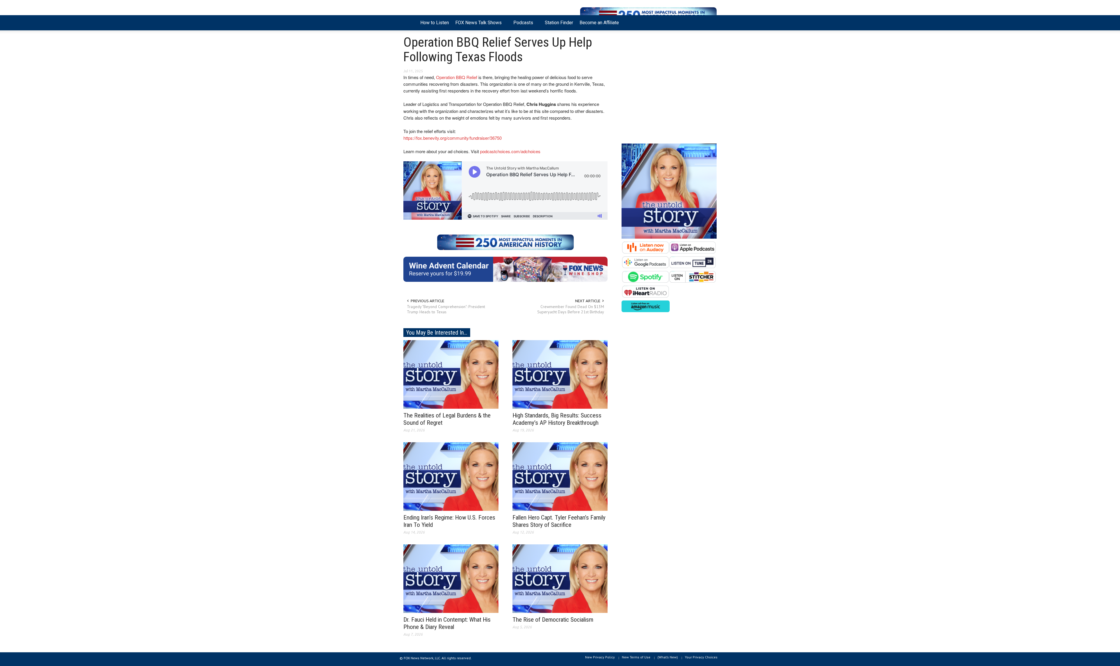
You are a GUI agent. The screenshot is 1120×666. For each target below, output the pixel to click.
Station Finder (559, 22)
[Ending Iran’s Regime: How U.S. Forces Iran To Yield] (450, 476)
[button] (711, 22)
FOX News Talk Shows (477, 25)
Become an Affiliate (599, 22)
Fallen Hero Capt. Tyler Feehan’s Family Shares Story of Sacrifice (559, 521)
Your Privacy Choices (701, 657)
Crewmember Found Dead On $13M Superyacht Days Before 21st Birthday (570, 309)
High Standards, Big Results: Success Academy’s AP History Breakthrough (556, 419)
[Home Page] (410, 22)
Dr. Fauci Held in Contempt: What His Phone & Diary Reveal (447, 623)
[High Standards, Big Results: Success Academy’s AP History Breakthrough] (560, 374)
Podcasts (521, 25)
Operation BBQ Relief (456, 77)
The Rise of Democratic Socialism (552, 619)
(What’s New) (667, 657)
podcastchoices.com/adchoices (510, 151)
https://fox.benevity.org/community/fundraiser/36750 (452, 138)
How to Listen (434, 22)
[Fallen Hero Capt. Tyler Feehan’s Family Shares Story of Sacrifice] (560, 476)
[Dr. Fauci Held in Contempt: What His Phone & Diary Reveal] (450, 578)
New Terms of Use (636, 657)
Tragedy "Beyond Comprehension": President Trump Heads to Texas (446, 309)
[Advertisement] (669, 88)
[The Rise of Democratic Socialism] (560, 578)
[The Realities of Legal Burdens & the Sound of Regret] (450, 374)
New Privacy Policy (600, 657)
